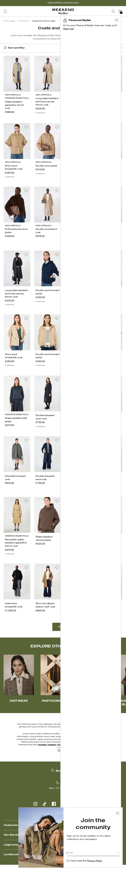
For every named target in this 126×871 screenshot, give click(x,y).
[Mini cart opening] (124, 11)
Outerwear (24, 21)
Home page (9, 21)
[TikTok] (45, 804)
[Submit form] (118, 853)
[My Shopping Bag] (120, 11)
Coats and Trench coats (43, 21)
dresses (42, 745)
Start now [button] (68, 29)
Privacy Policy (94, 861)
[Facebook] (54, 804)
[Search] (113, 11)
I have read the (86, 861)
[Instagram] (35, 804)
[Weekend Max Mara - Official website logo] (63, 11)
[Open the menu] (5, 11)
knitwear (52, 745)
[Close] (117, 814)
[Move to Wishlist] (26, 60)
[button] (116, 20)
